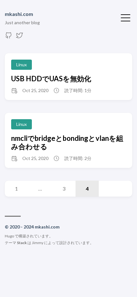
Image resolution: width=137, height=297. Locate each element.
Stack (22, 242)
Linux (21, 64)
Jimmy (37, 242)
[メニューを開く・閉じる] (125, 17)
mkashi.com (19, 14)
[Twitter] (19, 37)
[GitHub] (8, 37)
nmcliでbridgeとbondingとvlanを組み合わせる (67, 142)
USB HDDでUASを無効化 (51, 78)
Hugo (9, 236)
